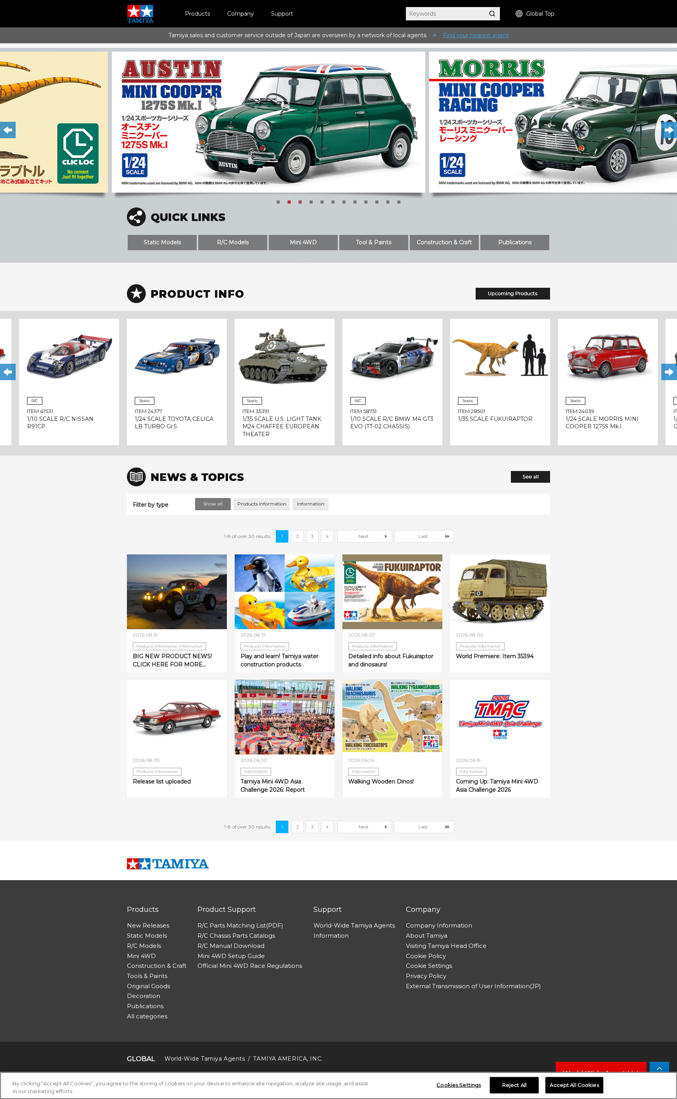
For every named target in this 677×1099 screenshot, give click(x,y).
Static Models (162, 242)
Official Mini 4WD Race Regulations (249, 965)
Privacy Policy (426, 976)
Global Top (540, 13)
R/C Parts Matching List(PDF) (240, 925)
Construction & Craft (444, 242)
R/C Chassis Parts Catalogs (236, 935)
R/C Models (233, 242)
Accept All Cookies (574, 1085)
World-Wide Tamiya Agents (354, 925)
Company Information (439, 925)
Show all (213, 504)
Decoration (143, 996)
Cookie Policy (426, 956)
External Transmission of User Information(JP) (473, 986)
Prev (8, 130)
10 (376, 202)
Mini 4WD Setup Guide (231, 956)
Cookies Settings (458, 1085)
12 (398, 202)
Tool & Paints (373, 242)
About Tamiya (426, 935)
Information (310, 504)
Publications (515, 242)
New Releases (148, 925)
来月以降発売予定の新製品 (513, 294)
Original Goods (148, 986)
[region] (338, 1085)
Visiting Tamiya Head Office (446, 945)
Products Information (261, 504)
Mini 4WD (303, 242)
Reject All (514, 1085)
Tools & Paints (147, 976)
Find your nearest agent (476, 35)
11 (387, 202)
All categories (147, 1016)
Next (669, 130)
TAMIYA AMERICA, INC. (287, 1058)
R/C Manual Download (230, 945)
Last (423, 536)
